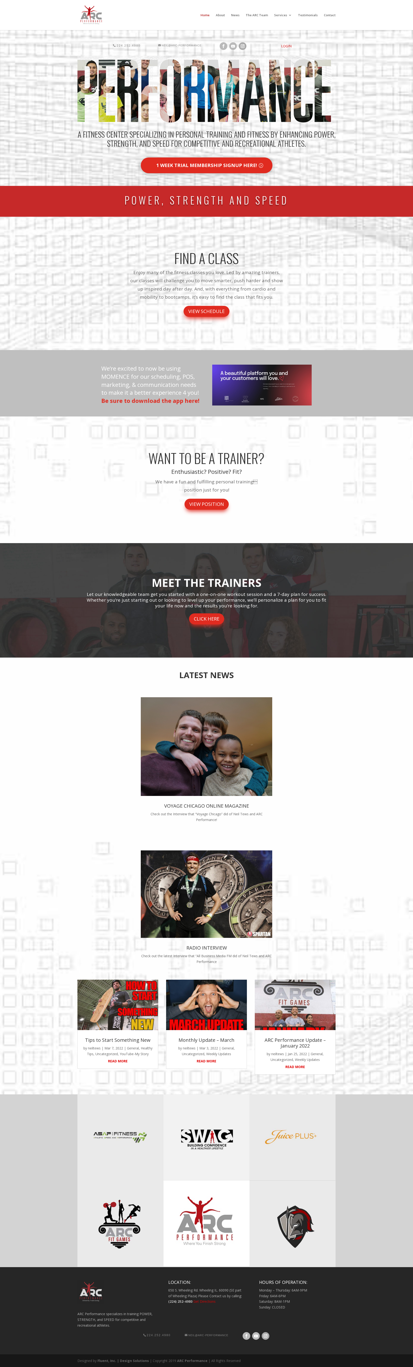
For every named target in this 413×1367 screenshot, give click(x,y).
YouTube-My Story (134, 1054)
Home (205, 15)
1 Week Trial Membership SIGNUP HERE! (206, 165)
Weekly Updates (218, 1054)
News (235, 15)
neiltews (94, 1048)
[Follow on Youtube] (233, 46)
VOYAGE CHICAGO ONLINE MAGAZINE (206, 806)
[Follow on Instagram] (242, 46)
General (133, 1048)
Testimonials (308, 15)
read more (118, 1061)
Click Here (206, 619)
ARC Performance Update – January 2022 (295, 1043)
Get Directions (204, 1301)
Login (286, 46)
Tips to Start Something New (118, 1040)
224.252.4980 (129, 45)
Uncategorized (106, 1054)
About (220, 15)
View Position (206, 504)
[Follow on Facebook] (223, 46)
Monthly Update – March (206, 1040)
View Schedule (206, 311)
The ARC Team (257, 15)
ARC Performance (192, 1360)
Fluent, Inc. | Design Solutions (123, 1360)
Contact (330, 15)
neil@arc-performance (181, 45)
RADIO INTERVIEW (206, 948)
